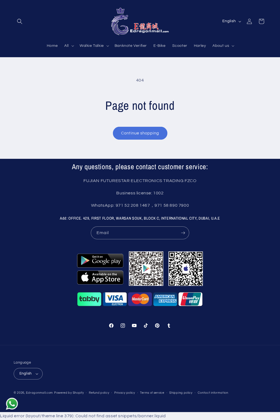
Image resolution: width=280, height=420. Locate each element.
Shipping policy (180, 392)
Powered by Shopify (69, 392)
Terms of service (152, 392)
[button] (20, 21)
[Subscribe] (183, 232)
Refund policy (99, 392)
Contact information (213, 392)
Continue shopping (140, 133)
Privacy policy (124, 392)
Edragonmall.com (39, 392)
